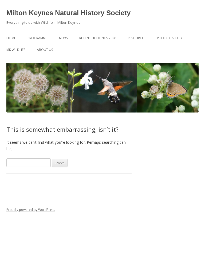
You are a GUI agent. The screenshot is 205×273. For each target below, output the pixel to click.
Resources (136, 38)
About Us (45, 49)
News (63, 38)
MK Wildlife (15, 49)
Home (11, 38)
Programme (37, 38)
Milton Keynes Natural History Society (68, 13)
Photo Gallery (169, 38)
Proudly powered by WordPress (30, 209)
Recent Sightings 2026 (97, 38)
